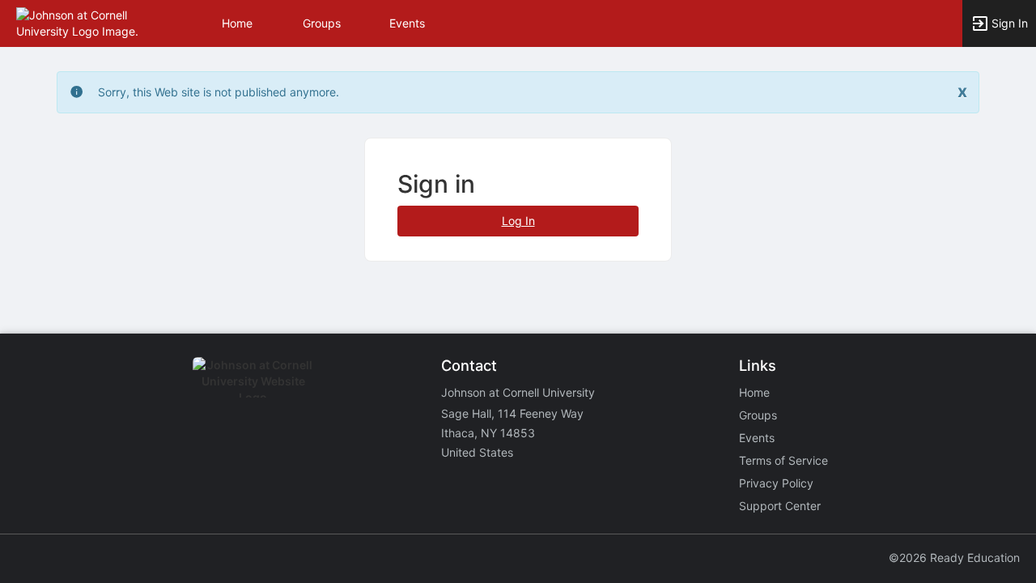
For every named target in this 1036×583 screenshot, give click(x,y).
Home (754, 392)
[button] (83, 22)
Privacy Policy (776, 483)
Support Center (780, 506)
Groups (322, 23)
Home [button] (237, 23)
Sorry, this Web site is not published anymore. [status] (218, 92)
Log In (518, 221)
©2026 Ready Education (954, 557)
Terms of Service (783, 460)
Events (407, 23)
